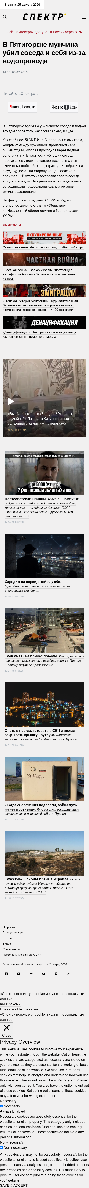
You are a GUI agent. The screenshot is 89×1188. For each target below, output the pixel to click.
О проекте (9, 927)
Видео (7, 943)
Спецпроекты (12, 224)
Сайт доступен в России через (45, 31)
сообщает (16, 139)
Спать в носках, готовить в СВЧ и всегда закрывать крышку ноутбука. (41, 734)
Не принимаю (28, 1009)
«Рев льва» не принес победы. (44, 660)
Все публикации (13, 932)
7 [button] (54, 440)
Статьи (7, 938)
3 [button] (28, 440)
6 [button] (48, 440)
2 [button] (22, 440)
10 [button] (74, 440)
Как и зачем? (10, 1003)
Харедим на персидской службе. (37, 585)
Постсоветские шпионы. (42, 507)
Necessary (12, 1105)
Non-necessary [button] (11, 1142)
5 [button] (41, 440)
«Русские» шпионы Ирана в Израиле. (44, 885)
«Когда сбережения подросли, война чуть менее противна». (42, 809)
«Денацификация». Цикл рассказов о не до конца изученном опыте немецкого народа (39, 334)
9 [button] (67, 440)
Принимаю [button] (8, 1009)
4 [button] (35, 440)
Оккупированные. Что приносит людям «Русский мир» (43, 247)
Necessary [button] (8, 1100)
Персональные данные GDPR (22, 954)
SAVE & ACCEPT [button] (14, 1185)
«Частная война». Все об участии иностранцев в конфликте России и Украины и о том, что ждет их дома (39, 273)
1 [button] (15, 440)
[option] (44, 398)
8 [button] (61, 440)
